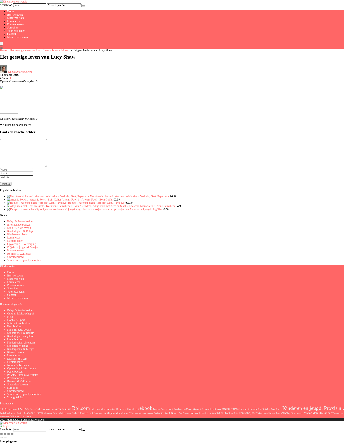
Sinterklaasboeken (17, 384)
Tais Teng (286, 413)
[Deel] (8, 434)
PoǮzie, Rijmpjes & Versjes (22, 247)
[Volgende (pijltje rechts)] (5, 437)
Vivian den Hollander (318, 413)
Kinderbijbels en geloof (20, 336)
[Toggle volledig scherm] (5, 434)
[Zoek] (83, 5)
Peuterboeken (15, 371)
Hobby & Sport (16, 319)
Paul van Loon (197, 413)
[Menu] (1, 44)
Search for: (6, 4)
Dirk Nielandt (133, 409)
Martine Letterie (87, 413)
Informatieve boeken (18, 224)
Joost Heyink (276, 409)
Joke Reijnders (264, 409)
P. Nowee (173, 413)
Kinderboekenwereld (20, 71)
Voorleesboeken (16, 30)
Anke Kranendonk (32, 409)
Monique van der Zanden (149, 413)
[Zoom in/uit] (1, 434)
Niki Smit (164, 413)
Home (10, 11)
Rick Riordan (222, 413)
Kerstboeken (14, 326)
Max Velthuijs (100, 413)
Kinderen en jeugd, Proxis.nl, (313, 408)
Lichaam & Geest (17, 358)
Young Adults (15, 397)
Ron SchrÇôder (248, 412)
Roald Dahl (233, 413)
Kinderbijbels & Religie (20, 231)
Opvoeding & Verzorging (21, 243)
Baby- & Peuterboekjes (20, 221)
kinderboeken (15, 339)
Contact (11, 33)
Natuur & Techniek (18, 365)
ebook (145, 408)
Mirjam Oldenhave (130, 413)
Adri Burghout (6, 409)
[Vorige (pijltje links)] (1, 437)
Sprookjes (12, 27)
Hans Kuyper (215, 409)
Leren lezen (13, 21)
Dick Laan (121, 409)
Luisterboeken (15, 240)
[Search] (1, 48)
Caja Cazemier (98, 409)
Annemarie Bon (47, 409)
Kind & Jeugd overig (19, 227)
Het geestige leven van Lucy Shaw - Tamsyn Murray (40, 50)
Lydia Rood (5, 413)
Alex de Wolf (18, 409)
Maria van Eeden (51, 413)
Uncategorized (15, 256)
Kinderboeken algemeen (21, 342)
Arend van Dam (63, 408)
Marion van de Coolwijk (69, 413)
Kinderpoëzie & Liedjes (20, 348)
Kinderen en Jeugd (17, 234)
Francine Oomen (160, 409)
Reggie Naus (210, 413)
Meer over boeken (17, 37)
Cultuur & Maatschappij (20, 313)
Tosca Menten (297, 413)
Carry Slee (111, 409)
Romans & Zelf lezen (19, 253)
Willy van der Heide (20, 416)
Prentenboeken (15, 24)
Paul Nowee (184, 413)
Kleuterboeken (15, 17)
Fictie (10, 316)
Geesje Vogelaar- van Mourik (180, 409)
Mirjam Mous (114, 413)
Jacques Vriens (230, 408)
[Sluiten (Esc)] (12, 434)
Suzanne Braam (275, 413)
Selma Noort (262, 413)
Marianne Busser (33, 412)
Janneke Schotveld (248, 409)
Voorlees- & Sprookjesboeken (24, 260)
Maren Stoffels (17, 413)
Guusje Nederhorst (201, 409)
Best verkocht (15, 14)
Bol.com (81, 408)
